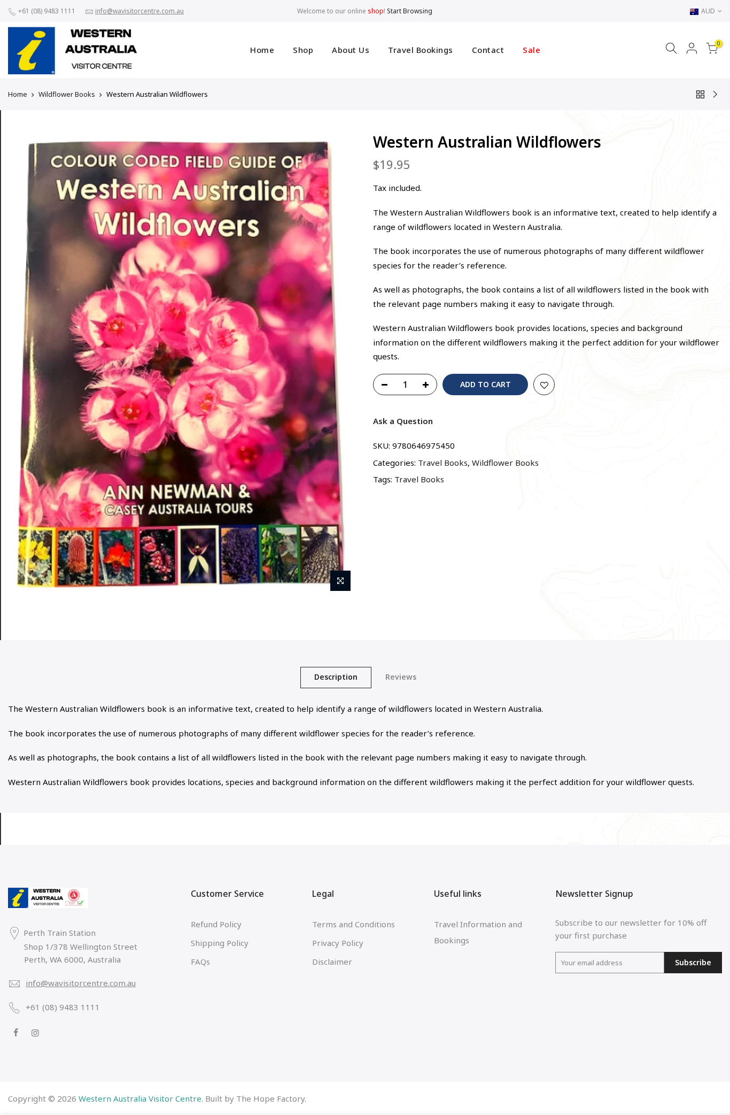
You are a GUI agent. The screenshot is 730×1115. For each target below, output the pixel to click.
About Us (350, 49)
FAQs (200, 961)
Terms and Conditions (353, 924)
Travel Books (443, 462)
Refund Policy (216, 924)
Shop (303, 49)
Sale (531, 49)
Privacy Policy (337, 942)
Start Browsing (409, 11)
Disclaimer (332, 961)
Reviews (400, 677)
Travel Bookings (420, 49)
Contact (488, 49)
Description (336, 677)
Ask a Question (403, 421)
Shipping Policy (219, 942)
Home (262, 49)
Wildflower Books (66, 94)
